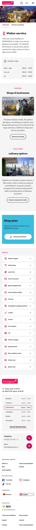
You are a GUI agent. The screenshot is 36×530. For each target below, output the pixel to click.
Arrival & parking (18, 25)
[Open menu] (33, 3)
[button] (18, 258)
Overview (5, 25)
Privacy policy (23, 515)
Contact (21, 520)
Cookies (4, 525)
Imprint (4, 520)
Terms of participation (26, 525)
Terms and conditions (9, 515)
